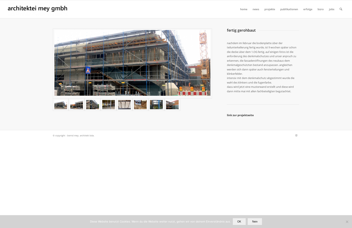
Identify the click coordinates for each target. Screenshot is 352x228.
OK (239, 221)
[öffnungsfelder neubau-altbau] (77, 104)
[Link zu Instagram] (296, 135)
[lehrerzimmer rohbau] (109, 104)
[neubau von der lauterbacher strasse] (92, 104)
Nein (254, 221)
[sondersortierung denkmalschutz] (140, 104)
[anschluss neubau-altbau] (172, 104)
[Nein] (347, 222)
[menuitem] (244, 9)
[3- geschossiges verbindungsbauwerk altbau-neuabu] (156, 104)
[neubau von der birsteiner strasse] (132, 63)
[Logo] (37, 9)
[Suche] (341, 9)
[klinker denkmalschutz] (124, 104)
